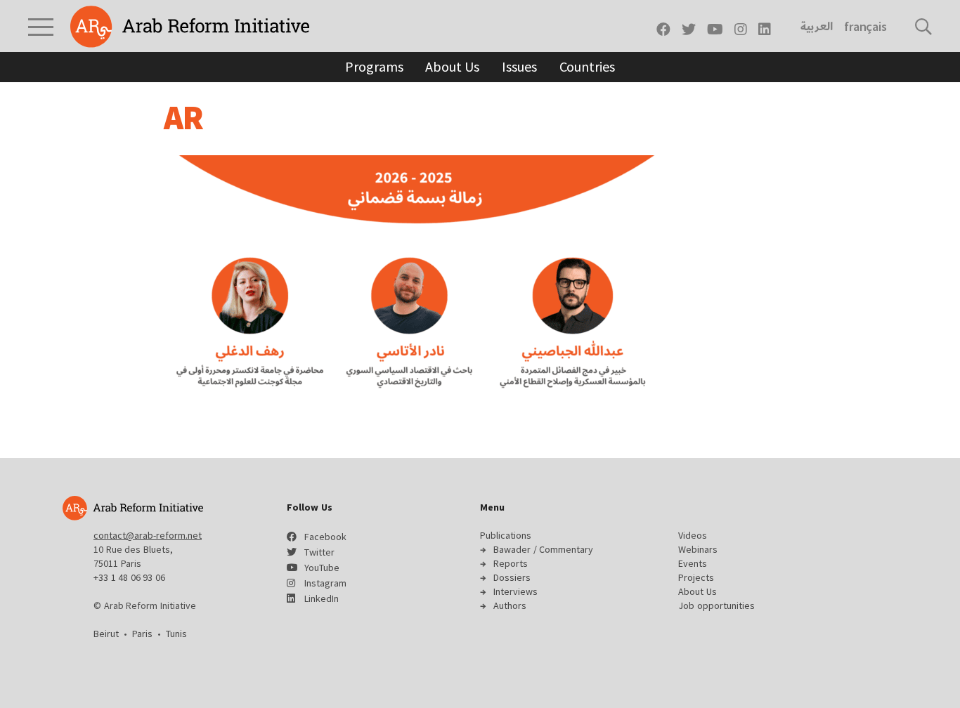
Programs (374, 66)
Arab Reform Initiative (189, 27)
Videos (692, 535)
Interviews (515, 591)
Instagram (325, 583)
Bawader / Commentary (543, 549)
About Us (452, 66)
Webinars (698, 549)
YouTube (321, 567)
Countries (587, 66)
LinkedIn (321, 598)
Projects (696, 577)
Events (692, 563)
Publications (505, 535)
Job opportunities (716, 605)
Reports (510, 563)
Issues (519, 66)
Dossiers (512, 577)
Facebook (325, 536)
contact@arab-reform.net (147, 535)
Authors (509, 605)
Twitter (319, 552)
